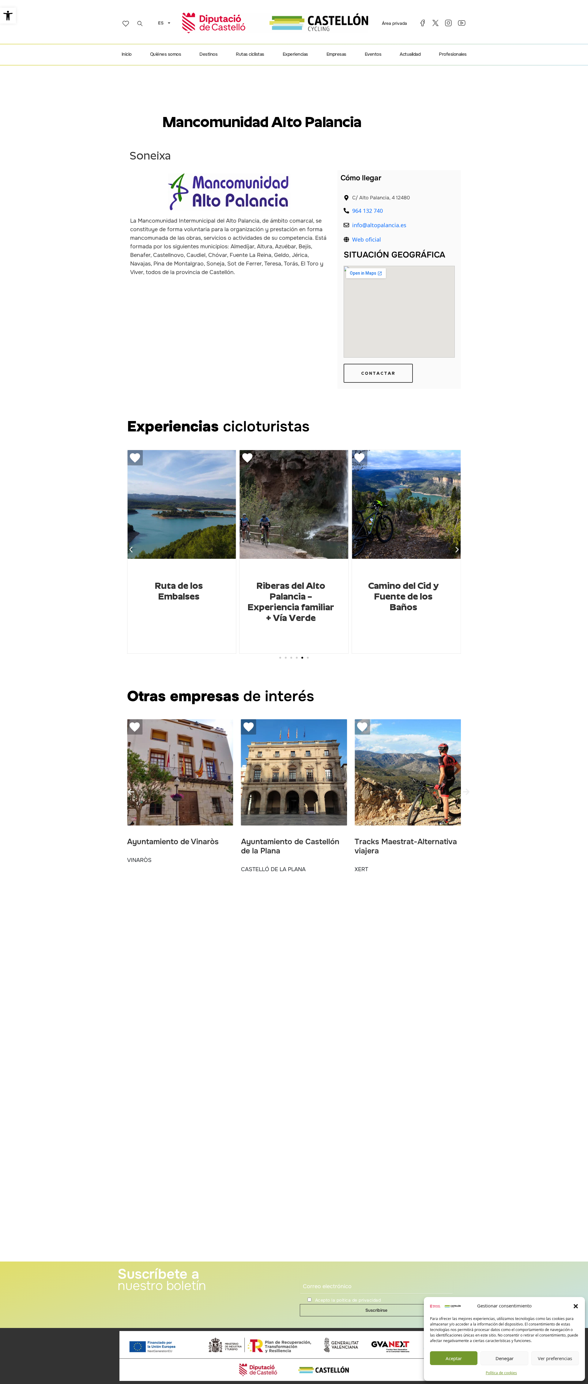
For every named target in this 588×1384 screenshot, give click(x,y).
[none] (162, 23)
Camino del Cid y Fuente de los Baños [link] (291, 596)
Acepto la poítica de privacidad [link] (348, 1300)
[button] (576, 1306)
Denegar (505, 1358)
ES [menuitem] (161, 23)
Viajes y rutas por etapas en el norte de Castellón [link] (403, 596)
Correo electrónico (318, 1276)
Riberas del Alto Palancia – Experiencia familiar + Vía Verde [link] (178, 601)
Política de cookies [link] (501, 1372)
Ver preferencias (555, 1358)
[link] (8, 16)
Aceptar (454, 1358)
